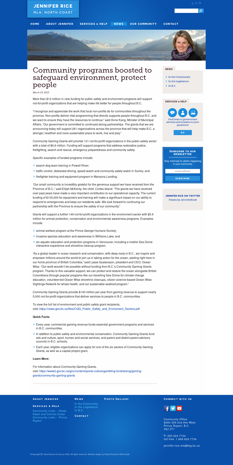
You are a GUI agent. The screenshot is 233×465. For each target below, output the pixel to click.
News (119, 23)
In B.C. (172, 85)
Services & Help (94, 23)
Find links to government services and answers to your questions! (182, 122)
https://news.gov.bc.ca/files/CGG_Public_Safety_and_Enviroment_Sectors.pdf (89, 309)
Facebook (166, 408)
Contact (171, 23)
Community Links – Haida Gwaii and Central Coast (49, 412)
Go (183, 132)
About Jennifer (59, 23)
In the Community (179, 77)
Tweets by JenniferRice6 (183, 199)
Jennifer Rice (53, 6)
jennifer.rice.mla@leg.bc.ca (182, 445)
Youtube (179, 408)
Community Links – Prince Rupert (50, 418)
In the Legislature (178, 81)
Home (35, 23)
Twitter (173, 408)
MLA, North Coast (53, 12)
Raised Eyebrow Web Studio (117, 454)
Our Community (143, 23)
